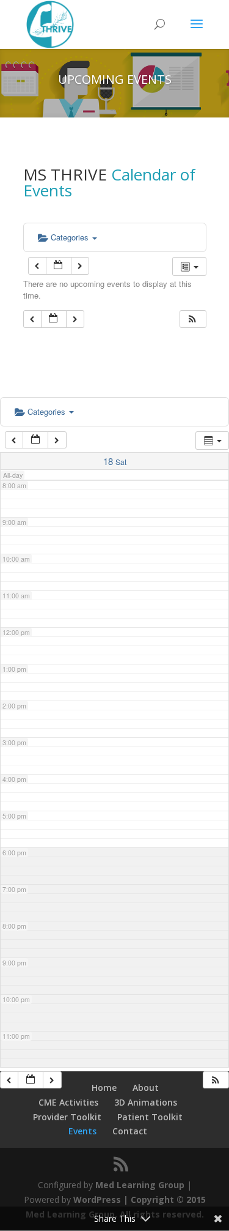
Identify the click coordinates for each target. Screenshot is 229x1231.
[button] (192, 319)
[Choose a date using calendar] (58, 266)
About (146, 1087)
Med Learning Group (139, 1185)
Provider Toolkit (67, 1117)
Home (104, 1087)
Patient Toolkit (150, 1117)
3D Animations (145, 1102)
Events (82, 1131)
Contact (129, 1131)
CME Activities (68, 1102)
